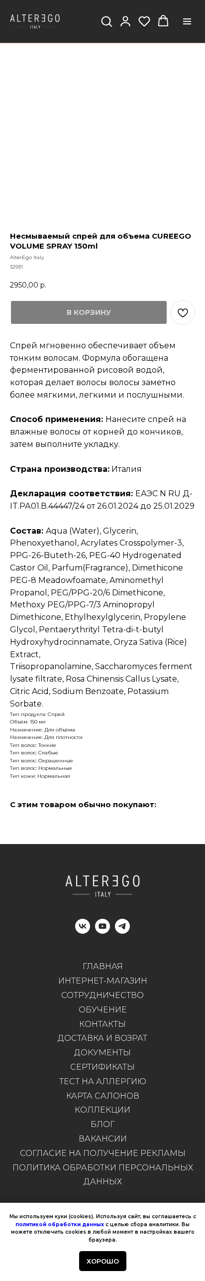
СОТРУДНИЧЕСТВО (102, 995)
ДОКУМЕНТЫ (102, 1052)
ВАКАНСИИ (103, 1138)
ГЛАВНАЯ (103, 966)
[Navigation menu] (187, 21)
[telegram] (122, 931)
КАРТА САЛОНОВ (102, 1096)
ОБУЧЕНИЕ (103, 1009)
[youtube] (102, 931)
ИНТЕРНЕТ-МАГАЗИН (102, 981)
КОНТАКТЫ (102, 1024)
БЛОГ (102, 1124)
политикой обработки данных (59, 1224)
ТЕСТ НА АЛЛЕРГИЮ (102, 1081)
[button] (106, 21)
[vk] (82, 931)
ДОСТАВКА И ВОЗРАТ (102, 1038)
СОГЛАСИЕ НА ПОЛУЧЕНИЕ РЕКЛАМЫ (103, 1153)
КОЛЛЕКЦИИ (102, 1110)
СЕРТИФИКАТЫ (102, 1067)
